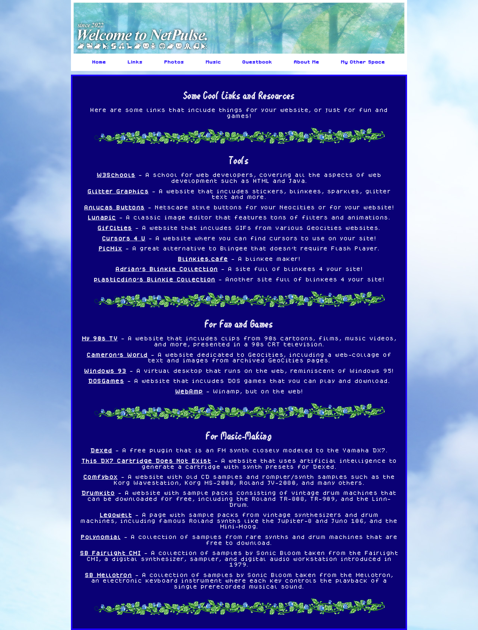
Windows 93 (105, 370)
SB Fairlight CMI (110, 553)
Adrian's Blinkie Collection (166, 269)
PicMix (110, 248)
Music (213, 62)
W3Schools (116, 175)
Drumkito (98, 493)
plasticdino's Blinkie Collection (154, 279)
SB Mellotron (108, 575)
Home (99, 62)
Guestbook (258, 62)
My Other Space (363, 62)
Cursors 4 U (124, 238)
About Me (307, 62)
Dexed (101, 450)
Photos (174, 62)
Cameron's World (117, 354)
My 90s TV (100, 338)
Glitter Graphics (118, 191)
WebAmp (189, 391)
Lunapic (102, 217)
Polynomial (101, 537)
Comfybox (100, 476)
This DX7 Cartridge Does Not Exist (146, 460)
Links (135, 62)
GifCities (114, 228)
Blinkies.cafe (203, 259)
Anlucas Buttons (114, 207)
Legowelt (116, 515)
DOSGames (106, 381)
